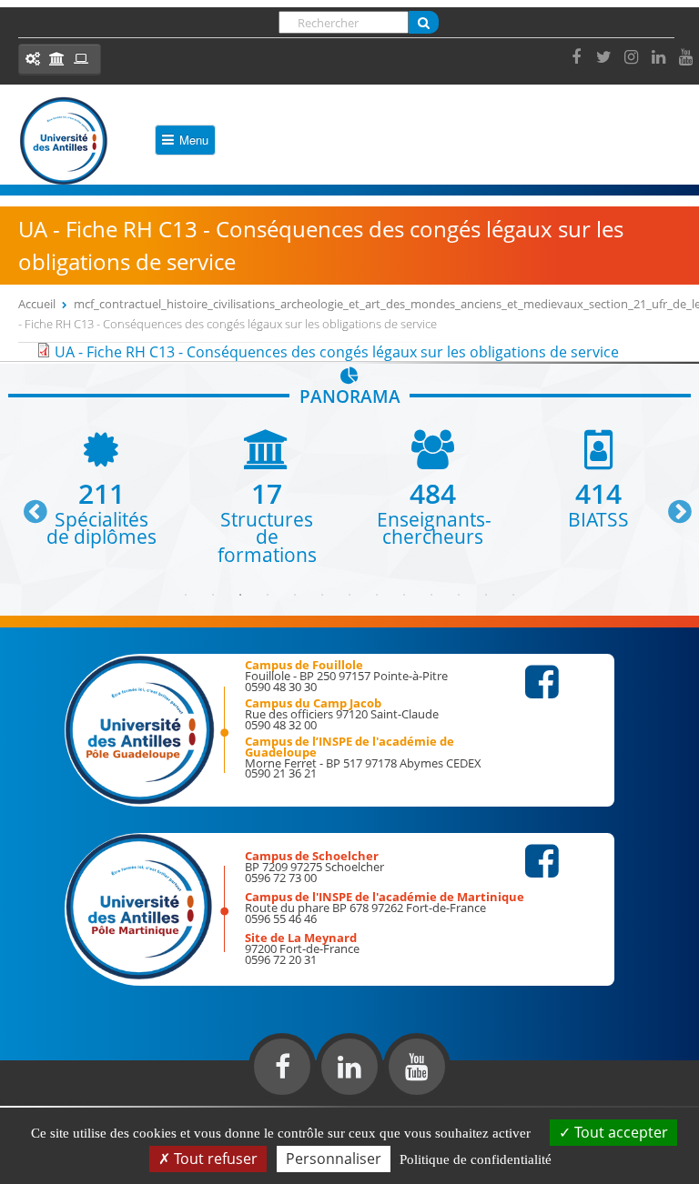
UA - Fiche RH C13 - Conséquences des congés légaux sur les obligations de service (337, 352)
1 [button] (186, 595)
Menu (193, 139)
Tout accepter (619, 1132)
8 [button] (377, 595)
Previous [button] (27, 505)
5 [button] (295, 595)
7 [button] (349, 595)
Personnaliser (333, 1159)
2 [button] (213, 595)
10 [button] (431, 595)
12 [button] (486, 595)
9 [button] (404, 595)
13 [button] (513, 595)
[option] (101, 488)
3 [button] (240, 595)
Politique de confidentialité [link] (476, 1159)
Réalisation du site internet (60, 1102)
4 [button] (267, 595)
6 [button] (322, 595)
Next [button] (672, 505)
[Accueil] (63, 140)
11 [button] (459, 595)
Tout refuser (214, 1159)
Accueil (37, 304)
